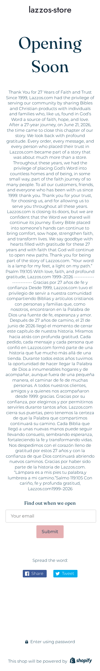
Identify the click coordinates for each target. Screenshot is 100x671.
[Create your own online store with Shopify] (80, 661)
